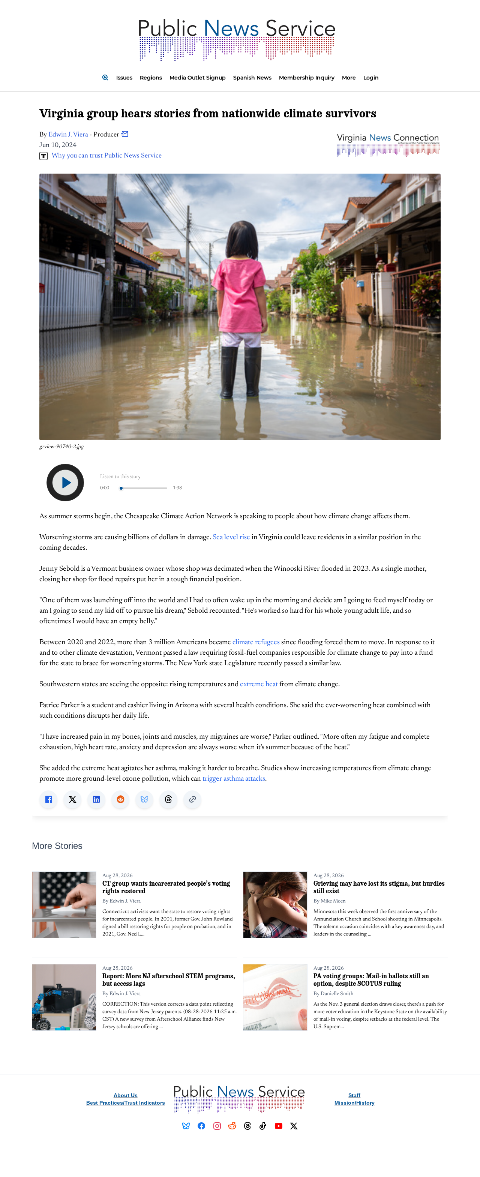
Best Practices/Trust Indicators (125, 1103)
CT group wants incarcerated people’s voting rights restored (166, 887)
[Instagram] (217, 1126)
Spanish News (252, 77)
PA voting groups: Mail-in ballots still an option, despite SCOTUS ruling (371, 979)
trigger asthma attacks (233, 779)
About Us (126, 1095)
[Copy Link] (192, 799)
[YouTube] (278, 1126)
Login (371, 77)
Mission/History (354, 1103)
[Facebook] (201, 1126)
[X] (293, 1126)
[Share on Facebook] (48, 799)
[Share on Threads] (168, 799)
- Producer (84, 135)
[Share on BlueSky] (144, 799)
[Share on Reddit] (120, 799)
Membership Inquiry (306, 77)
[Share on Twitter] (72, 799)
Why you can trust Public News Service (105, 156)
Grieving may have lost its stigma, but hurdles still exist (379, 887)
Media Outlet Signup (198, 77)
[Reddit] (232, 1126)
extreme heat (259, 684)
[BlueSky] (186, 1126)
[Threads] (247, 1126)
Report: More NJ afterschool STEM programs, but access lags (168, 979)
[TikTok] (263, 1126)
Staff (354, 1095)
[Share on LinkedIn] (96, 799)
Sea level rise (231, 537)
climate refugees (256, 642)
